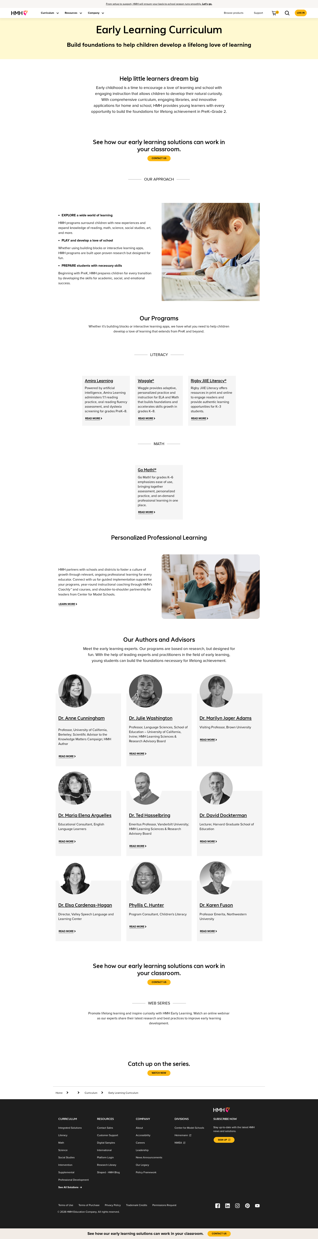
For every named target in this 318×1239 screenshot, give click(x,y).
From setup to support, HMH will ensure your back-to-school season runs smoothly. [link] (159, 4)
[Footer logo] (221, 1109)
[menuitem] (20, 13)
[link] (20, 13)
